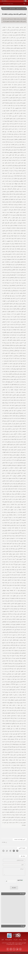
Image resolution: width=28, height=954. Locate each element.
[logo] (17, 935)
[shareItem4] (7, 851)
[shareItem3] (10, 851)
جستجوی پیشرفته (8, 939)
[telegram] (17, 949)
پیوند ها (20, 939)
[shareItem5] (3, 851)
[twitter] (14, 949)
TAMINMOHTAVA (17, 952)
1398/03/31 (4, 8)
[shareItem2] (14, 851)
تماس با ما (15, 939)
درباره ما (25, 939)
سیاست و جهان (19, 8)
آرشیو (3, 939)
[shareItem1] (17, 851)
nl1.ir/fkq (3, 842)
